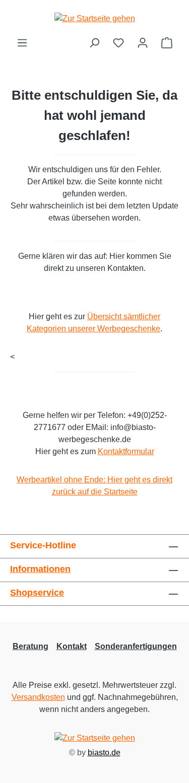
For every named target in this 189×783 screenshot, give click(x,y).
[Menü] (22, 43)
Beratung (30, 646)
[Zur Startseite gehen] (94, 18)
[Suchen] (94, 43)
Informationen (40, 569)
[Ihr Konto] (143, 43)
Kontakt (71, 646)
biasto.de (104, 752)
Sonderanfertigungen (136, 646)
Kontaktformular (126, 451)
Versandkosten (38, 697)
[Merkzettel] (118, 43)
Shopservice (37, 593)
